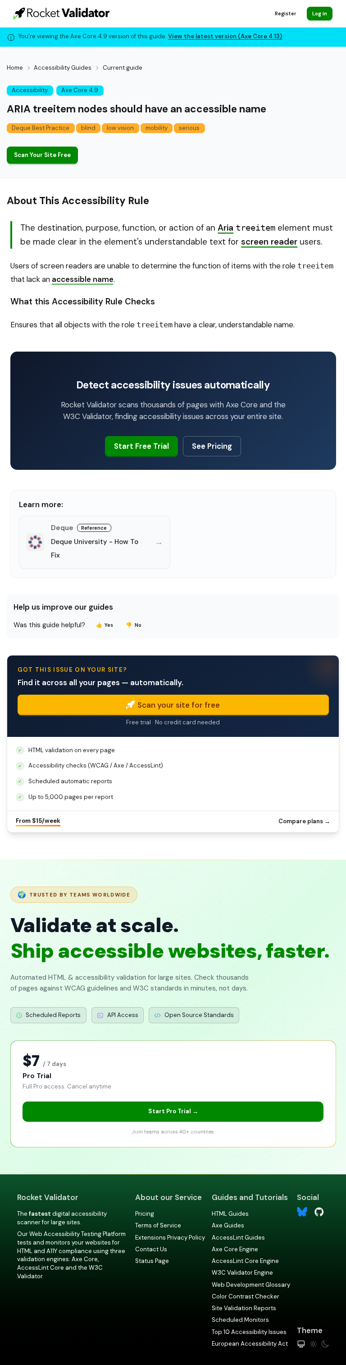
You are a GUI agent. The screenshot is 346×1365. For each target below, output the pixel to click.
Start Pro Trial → (173, 1111)
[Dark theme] (325, 1344)
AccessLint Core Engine (245, 1261)
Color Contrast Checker (245, 1296)
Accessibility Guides (62, 67)
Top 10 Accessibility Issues (249, 1332)
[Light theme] (313, 1344)
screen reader (269, 241)
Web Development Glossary (251, 1285)
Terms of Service (158, 1225)
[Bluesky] (302, 1212)
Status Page (152, 1261)
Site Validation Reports (244, 1308)
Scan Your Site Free (42, 155)
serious (189, 128)
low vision (120, 128)
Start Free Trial (141, 446)
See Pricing (212, 446)
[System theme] (301, 1344)
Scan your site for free (178, 705)
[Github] (319, 1211)
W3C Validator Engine (242, 1272)
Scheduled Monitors (240, 1320)
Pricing (144, 1214)
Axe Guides (228, 1225)
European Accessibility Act (250, 1343)
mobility (157, 128)
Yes (105, 625)
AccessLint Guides (238, 1237)
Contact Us (151, 1249)
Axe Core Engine (235, 1249)
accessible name (83, 279)
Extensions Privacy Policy (170, 1237)
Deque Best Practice (40, 128)
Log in (319, 13)
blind (88, 128)
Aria (225, 227)
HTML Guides (230, 1214)
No (133, 625)
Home (15, 67)
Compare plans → (304, 821)
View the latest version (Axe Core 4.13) (225, 36)
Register (285, 13)
